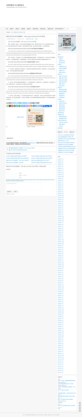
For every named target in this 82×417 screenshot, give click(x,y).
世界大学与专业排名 (63, 122)
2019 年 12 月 (61, 309)
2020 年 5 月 (60, 299)
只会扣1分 (60, 402)
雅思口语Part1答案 (18, 32)
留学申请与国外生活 (59, 28)
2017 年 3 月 (60, 372)
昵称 (20, 173)
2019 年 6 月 (60, 320)
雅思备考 (57, 414)
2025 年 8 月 (60, 180)
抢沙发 (36, 38)
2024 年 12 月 (61, 193)
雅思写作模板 (62, 106)
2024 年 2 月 (60, 212)
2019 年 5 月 (60, 322)
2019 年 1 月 (60, 330)
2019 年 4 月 (60, 324)
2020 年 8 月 (60, 293)
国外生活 (61, 126)
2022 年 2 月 (60, 259)
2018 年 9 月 (60, 337)
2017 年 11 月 (61, 357)
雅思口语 (17, 28)
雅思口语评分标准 (63, 81)
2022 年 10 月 (61, 243)
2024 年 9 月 (60, 199)
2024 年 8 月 (60, 201)
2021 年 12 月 (61, 262)
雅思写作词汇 (62, 110)
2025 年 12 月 (61, 172)
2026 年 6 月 (60, 162)
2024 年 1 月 (60, 214)
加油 (59, 408)
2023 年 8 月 (60, 224)
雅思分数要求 (62, 124)
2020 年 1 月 (60, 307)
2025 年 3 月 (60, 189)
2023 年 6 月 (60, 228)
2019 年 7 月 (60, 318)
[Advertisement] (41, 18)
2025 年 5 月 (60, 186)
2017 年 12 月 (61, 355)
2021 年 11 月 (61, 264)
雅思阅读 (23, 28)
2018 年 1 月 (60, 353)
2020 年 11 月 (61, 287)
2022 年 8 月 (60, 247)
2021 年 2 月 (60, 282)
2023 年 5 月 (60, 230)
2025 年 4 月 (60, 187)
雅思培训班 (60, 128)
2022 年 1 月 (60, 261)
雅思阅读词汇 (62, 95)
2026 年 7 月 (60, 161)
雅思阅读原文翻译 (63, 89)
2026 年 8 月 (60, 159)
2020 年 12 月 (61, 286)
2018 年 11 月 (61, 334)
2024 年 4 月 (60, 209)
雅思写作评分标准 (63, 103)
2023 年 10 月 (61, 220)
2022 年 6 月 (60, 251)
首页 (7, 28)
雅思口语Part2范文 (63, 78)
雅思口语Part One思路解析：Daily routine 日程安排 (17, 160)
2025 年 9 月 (60, 178)
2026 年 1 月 (60, 170)
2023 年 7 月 (60, 226)
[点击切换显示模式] (80, 403)
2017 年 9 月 (60, 361)
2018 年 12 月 (61, 332)
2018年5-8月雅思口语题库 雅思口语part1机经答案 (17, 158)
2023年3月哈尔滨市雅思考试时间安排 (19, 149)
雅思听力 (12, 28)
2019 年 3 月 (60, 326)
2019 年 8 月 (60, 316)
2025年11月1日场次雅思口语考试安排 (66, 134)
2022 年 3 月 (60, 257)
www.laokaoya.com (31, 142)
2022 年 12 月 (61, 239)
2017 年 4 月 (60, 370)
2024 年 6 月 (60, 205)
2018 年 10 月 (61, 336)
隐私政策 (46, 414)
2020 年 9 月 (60, 291)
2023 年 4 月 (60, 232)
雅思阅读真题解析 (63, 91)
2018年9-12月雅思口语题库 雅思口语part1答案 (42, 158)
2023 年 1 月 (60, 237)
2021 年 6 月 (60, 274)
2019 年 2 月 (60, 328)
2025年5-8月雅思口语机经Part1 (21, 103)
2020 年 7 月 (60, 295)
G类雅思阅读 (62, 97)
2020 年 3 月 (60, 303)
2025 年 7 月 (60, 182)
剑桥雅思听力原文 (63, 66)
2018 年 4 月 (60, 347)
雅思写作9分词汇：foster (63, 140)
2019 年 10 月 (61, 312)
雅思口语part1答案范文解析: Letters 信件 (40, 160)
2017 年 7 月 (60, 364)
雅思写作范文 (62, 105)
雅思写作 (29, 28)
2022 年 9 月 (60, 245)
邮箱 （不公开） (23, 175)
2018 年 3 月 (60, 349)
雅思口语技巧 (62, 83)
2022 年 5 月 (60, 253)
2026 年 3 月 (60, 168)
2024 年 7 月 (60, 203)
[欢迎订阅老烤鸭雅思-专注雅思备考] (76, 1)
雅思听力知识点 (62, 72)
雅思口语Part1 (10, 138)
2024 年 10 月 (61, 197)
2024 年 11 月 (61, 195)
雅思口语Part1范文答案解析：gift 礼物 (14, 162)
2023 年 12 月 (61, 216)
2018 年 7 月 (60, 341)
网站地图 (49, 414)
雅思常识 (61, 58)
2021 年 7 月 (60, 272)
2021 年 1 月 (60, 284)
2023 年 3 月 (60, 234)
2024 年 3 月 (60, 211)
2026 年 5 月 (60, 164)
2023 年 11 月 (61, 218)
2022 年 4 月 (60, 255)
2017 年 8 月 (60, 362)
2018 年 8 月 (60, 339)
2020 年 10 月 (61, 289)
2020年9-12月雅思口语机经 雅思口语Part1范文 (41, 162)
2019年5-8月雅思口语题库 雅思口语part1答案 (41, 156)
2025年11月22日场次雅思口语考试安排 (66, 142)
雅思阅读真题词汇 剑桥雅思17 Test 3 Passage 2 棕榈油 (23, 148)
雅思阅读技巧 (62, 93)
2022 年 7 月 (60, 249)
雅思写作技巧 (62, 101)
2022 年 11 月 (61, 241)
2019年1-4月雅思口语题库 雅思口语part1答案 (16, 156)
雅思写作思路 (62, 108)
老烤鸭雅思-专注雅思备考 (15, 5)
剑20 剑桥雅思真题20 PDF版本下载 (65, 136)
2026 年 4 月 (60, 166)
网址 (20, 177)
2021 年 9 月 (60, 268)
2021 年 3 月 (60, 280)
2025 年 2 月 (60, 191)
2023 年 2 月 (60, 236)
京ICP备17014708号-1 (40, 414)
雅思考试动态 (62, 60)
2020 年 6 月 (60, 297)
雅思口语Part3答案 (63, 80)
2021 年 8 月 (60, 270)
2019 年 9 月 (60, 314)
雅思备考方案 (50, 28)
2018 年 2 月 (60, 351)
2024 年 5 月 (60, 207)
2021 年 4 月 (60, 278)
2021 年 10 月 (61, 266)
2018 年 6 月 (60, 343)
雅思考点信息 (62, 62)
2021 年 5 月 (60, 276)
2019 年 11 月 (61, 311)
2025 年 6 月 (60, 184)
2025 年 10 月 (61, 176)
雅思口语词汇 (62, 85)
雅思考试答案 (35, 28)
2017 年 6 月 (60, 366)
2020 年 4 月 (60, 301)
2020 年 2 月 (60, 305)
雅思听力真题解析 (63, 68)
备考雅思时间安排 (63, 118)
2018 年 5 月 (60, 345)
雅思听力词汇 (62, 70)
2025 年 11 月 (61, 174)
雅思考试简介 (43, 28)
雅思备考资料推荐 (63, 116)
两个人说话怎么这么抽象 (63, 389)
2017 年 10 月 (61, 359)
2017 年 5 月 (60, 368)
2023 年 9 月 (60, 222)
